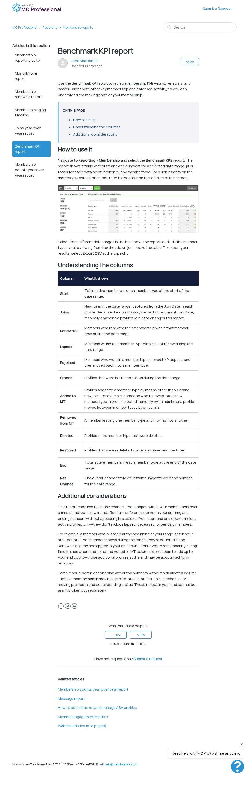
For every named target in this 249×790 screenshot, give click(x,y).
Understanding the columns (97, 127)
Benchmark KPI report (27, 149)
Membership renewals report (28, 94)
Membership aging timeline (30, 112)
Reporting (50, 27)
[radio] (116, 634)
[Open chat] (237, 766)
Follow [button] (190, 62)
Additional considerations (95, 134)
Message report (71, 698)
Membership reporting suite (27, 57)
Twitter (68, 606)
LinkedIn (74, 606)
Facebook (61, 606)
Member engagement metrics (83, 716)
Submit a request (147, 658)
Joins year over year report (28, 130)
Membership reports (78, 27)
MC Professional (24, 27)
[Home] (37, 11)
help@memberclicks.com (121, 764)
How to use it (84, 119)
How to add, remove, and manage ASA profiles (97, 707)
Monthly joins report (26, 76)
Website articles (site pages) (82, 725)
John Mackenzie (84, 60)
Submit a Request (217, 8)
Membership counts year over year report (29, 170)
